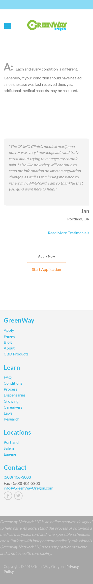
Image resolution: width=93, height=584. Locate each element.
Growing (11, 401)
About (9, 348)
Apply (9, 330)
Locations (17, 433)
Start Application (46, 269)
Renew (9, 336)
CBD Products (16, 353)
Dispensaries (15, 395)
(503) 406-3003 (17, 477)
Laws (8, 413)
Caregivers (13, 407)
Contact (15, 468)
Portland (11, 442)
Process (10, 389)
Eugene (10, 454)
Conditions (13, 383)
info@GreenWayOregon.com (28, 488)
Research (11, 419)
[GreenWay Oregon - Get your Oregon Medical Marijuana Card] (47, 24)
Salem (9, 448)
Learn (12, 368)
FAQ (8, 377)
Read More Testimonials (68, 232)
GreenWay (19, 321)
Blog (8, 342)
